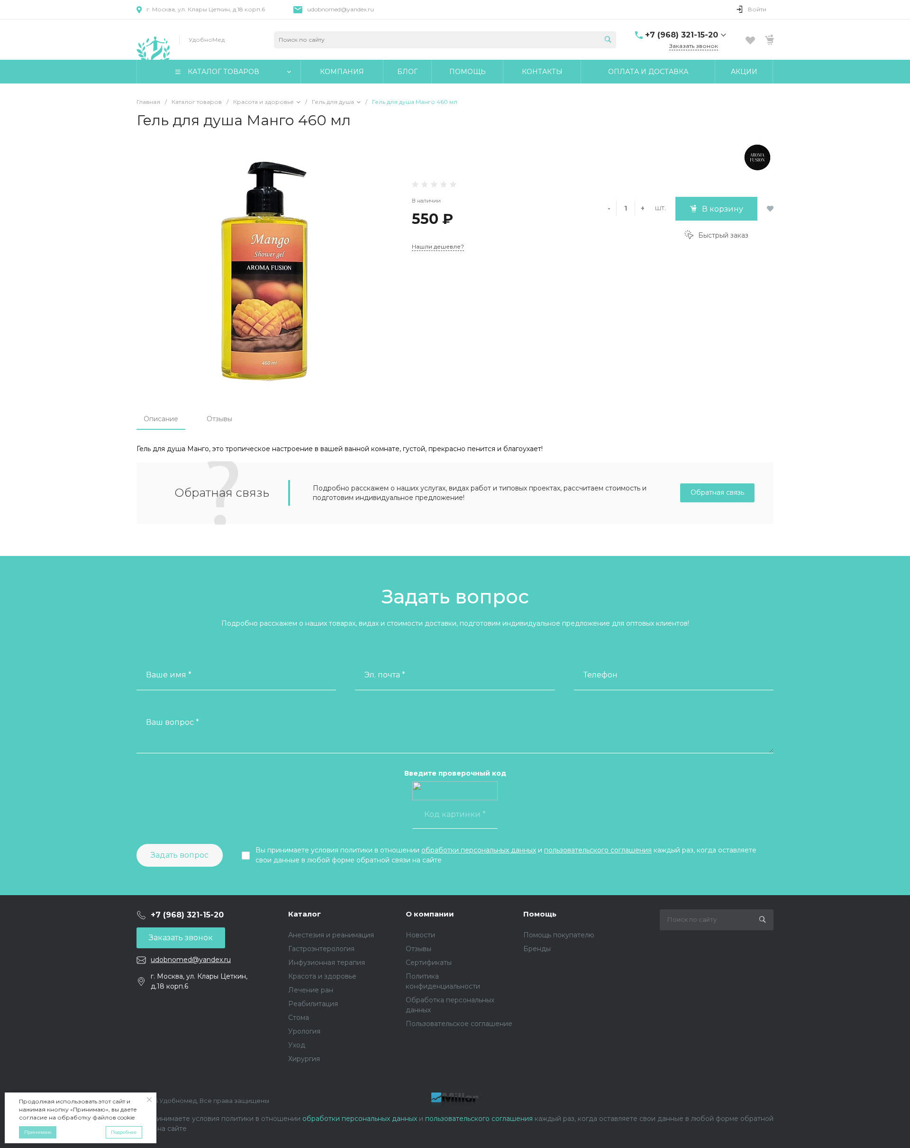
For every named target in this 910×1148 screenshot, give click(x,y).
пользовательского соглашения (598, 850)
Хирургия (304, 1059)
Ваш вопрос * (172, 722)
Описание (161, 419)
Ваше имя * (168, 674)
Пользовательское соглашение (459, 1023)
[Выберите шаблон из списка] (153, 39)
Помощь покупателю (558, 935)
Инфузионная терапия (326, 962)
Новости (420, 935)
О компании (430, 913)
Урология (304, 1031)
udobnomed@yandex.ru (340, 9)
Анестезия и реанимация (331, 935)
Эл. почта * (384, 674)
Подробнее (124, 1132)
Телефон (600, 674)
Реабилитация (313, 1004)
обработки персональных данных (478, 850)
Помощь (539, 913)
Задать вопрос (180, 855)
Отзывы (219, 419)
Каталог (304, 913)
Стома (298, 1017)
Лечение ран (310, 990)
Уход (296, 1045)
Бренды (537, 948)
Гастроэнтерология (321, 948)
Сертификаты (429, 962)
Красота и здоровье (322, 976)
